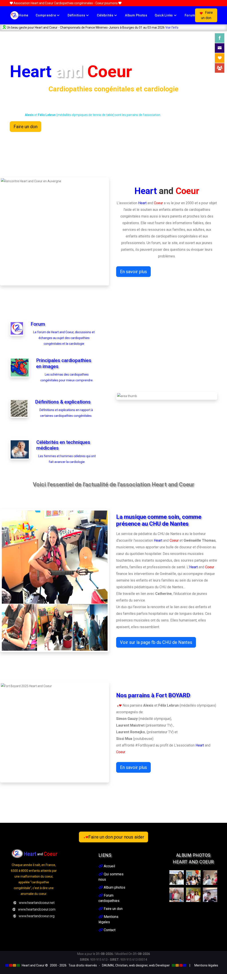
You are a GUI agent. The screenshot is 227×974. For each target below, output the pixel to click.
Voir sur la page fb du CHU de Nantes (156, 642)
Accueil (109, 866)
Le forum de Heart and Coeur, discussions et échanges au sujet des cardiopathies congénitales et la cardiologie (64, 337)
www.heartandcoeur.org (37, 916)
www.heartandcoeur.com (36, 909)
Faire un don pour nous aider (116, 837)
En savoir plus (133, 271)
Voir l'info (144, 27)
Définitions (77, 15)
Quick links (164, 15)
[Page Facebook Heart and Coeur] (219, 38)
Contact (109, 930)
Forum (190, 15)
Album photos (136, 15)
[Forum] (219, 68)
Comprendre (46, 15)
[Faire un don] (219, 58)
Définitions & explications (63, 402)
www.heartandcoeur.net (37, 903)
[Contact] (219, 48)
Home (23, 15)
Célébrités (105, 15)
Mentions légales (206, 965)
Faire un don (207, 15)
